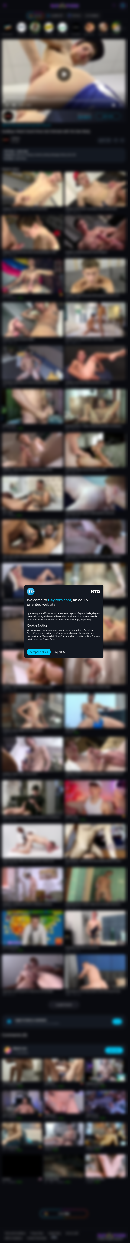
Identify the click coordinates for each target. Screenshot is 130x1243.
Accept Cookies (39, 652)
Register (97, 1233)
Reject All (60, 652)
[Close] (121, 1223)
